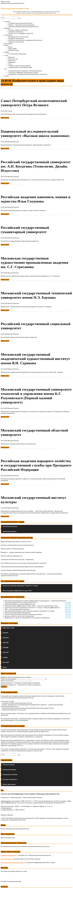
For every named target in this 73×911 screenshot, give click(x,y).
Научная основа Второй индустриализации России (17, 545)
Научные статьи (13, 50)
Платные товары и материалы (18, 30)
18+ (6, 69)
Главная (7, 21)
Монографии (12, 49)
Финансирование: (6, 683)
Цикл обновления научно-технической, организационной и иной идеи (24, 563)
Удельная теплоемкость (10, 779)
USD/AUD (6, 637)
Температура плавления (10, 774)
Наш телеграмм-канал (8, 837)
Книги (10, 47)
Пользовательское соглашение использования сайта (25, 71)
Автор (10, 111)
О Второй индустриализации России (20, 23)
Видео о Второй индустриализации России (15, 829)
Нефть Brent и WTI (8, 628)
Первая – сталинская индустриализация (21, 25)
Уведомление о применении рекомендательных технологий (27, 74)
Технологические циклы (10, 526)
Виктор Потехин (13, 141)
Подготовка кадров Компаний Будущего (18, 612)
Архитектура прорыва (9, 531)
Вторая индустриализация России (15, 8)
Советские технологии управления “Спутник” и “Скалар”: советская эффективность (32, 607)
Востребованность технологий (18, 37)
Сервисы (4, 908)
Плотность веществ (9, 764)
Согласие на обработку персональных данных (23, 72)
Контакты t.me (13, 59)
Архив (7, 76)
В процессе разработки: (8, 685)
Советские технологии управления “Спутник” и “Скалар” (20, 585)
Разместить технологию (16, 42)
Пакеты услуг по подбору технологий (20, 33)
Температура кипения (9, 769)
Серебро (5, 657)
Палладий (6, 662)
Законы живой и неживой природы (12, 549)
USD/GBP (5, 647)
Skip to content (5, 1)
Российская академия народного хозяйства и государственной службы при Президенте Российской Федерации (36, 465)
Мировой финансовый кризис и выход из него (16, 541)
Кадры (7, 52)
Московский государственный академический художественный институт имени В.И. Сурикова (35, 358)
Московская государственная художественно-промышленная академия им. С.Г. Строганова (34, 262)
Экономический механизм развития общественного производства (22, 566)
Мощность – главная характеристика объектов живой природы (21, 552)
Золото (5, 667)
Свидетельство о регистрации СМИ (20, 67)
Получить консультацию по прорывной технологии (25, 40)
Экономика (5, 890)
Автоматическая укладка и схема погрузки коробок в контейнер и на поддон (30, 611)
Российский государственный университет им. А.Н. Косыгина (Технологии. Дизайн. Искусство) (36, 166)
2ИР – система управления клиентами (17, 609)
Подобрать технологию (16, 38)
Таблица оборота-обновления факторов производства (18, 570)
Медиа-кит (11, 62)
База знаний (8, 43)
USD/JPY (5, 633)
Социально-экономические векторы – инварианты (17, 559)
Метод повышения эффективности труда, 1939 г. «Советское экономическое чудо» (31, 606)
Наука (6, 45)
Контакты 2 (12, 60)
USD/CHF (6, 642)
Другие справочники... (9, 784)
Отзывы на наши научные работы (19, 66)
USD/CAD (6, 652)
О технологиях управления (17, 54)
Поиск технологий (7, 681)
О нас (6, 55)
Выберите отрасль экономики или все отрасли (16, 677)
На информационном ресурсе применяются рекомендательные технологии (25, 846)
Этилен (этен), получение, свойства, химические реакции (23, 614)
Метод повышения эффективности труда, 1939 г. (17, 590)
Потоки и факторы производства (11, 556)
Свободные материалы (15, 32)
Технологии (8, 35)
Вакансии (11, 57)
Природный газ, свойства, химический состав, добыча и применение (27, 618)
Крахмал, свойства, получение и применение (19, 616)
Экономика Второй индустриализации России (23, 26)
